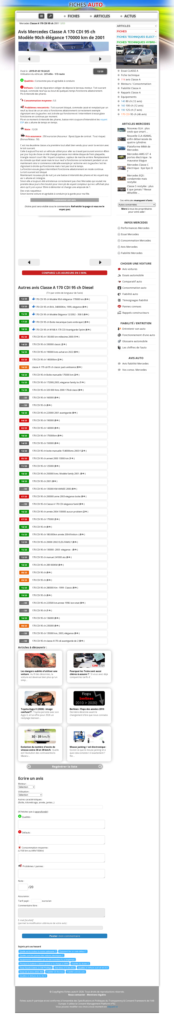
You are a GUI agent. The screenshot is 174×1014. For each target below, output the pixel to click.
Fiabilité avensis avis (76, 972)
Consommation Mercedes (136, 240)
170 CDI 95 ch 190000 (43, 420)
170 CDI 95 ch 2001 (41, 481)
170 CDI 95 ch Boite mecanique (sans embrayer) (59, 322)
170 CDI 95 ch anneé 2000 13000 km (50, 458)
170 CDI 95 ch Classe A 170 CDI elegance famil (55, 504)
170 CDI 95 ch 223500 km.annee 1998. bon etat (55, 602)
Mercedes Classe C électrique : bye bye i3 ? (140, 168)
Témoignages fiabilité (135, 300)
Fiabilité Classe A (131, 88)
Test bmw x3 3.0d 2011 (65, 968)
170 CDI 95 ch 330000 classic (46, 344)
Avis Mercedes (129, 246)
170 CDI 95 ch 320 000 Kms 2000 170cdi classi (54, 389)
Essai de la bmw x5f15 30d (31, 972)
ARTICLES (102, 16)
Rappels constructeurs (135, 312)
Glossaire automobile (134, 341)
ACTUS (130, 16)
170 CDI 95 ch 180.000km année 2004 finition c (55, 534)
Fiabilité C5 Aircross (54, 972)
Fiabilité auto (130, 294)
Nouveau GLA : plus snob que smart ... (138, 130)
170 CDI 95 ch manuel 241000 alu (49, 557)
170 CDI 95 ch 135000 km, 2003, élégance (53, 633)
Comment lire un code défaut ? (73, 951)
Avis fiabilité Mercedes (135, 363)
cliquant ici (112, 1006)
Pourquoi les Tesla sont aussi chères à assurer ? (85, 673)
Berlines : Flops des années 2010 (87, 709)
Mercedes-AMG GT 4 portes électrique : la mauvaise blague (139, 157)
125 (131, 109)
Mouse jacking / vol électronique (87, 746)
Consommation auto (134, 287)
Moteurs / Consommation (136, 83)
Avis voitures (129, 269)
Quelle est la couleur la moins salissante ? (38, 951)
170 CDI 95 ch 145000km (44, 359)
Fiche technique (130, 75)
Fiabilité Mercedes (131, 253)
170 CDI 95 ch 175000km (44, 435)
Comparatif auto (132, 281)
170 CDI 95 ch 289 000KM (45, 564)
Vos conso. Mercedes (134, 369)
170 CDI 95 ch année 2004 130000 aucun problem (57, 511)
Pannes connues (131, 306)
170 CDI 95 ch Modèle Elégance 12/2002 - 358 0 (59, 314)
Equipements (128, 96)
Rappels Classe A (131, 92)
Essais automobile (133, 275)
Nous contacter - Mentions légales (87, 994)
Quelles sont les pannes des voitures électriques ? (41, 955)
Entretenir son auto (133, 328)
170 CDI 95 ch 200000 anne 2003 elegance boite (56, 496)
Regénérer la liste (64, 766)
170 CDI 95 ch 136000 (43, 618)
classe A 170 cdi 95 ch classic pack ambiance (54, 367)
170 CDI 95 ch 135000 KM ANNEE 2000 (51, 488)
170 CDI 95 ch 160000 (43, 397)
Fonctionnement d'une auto (138, 335)
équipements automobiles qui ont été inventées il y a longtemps (47, 959)
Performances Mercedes (135, 228)
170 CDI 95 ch (39, 405)
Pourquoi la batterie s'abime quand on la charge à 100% (44, 964)
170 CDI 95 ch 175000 (43, 519)
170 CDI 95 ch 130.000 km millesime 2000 (52, 336)
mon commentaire (64, 936)
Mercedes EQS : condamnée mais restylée (137, 179)
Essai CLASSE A (129, 70)
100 (132, 105)
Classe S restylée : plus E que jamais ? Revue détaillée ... (140, 189)
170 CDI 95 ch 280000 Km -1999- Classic (52, 587)
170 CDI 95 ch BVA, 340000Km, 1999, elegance (58, 306)
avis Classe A (130, 79)
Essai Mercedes (130, 234)
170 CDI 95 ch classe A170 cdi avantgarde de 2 (55, 640)
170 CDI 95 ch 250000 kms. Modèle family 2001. (56, 473)
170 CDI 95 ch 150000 (43, 443)
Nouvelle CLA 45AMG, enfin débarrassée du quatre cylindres (139, 139)
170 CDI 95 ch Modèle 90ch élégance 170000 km (59, 299)
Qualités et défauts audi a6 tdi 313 (93, 968)
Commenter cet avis (64, 200)
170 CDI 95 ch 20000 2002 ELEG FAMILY (52, 542)
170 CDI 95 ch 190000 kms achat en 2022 (52, 351)
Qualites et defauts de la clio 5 (33, 976)
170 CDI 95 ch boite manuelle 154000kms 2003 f (56, 450)
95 (134, 114)
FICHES (74, 16)
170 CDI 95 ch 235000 (43, 625)
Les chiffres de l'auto (134, 347)
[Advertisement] (64, 238)
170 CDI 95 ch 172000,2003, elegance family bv (55, 382)
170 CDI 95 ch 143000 (43, 427)
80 (131, 101)
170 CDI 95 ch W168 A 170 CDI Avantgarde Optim (60, 329)
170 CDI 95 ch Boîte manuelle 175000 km (52, 374)
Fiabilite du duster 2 (80, 964)
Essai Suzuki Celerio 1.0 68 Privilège (35, 968)
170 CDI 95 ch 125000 (43, 466)
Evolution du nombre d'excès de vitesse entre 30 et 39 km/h (38, 748)
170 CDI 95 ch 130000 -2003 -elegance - (52, 549)
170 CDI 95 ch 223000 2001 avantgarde (51, 412)
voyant (103, 119)
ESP (22, 122)
